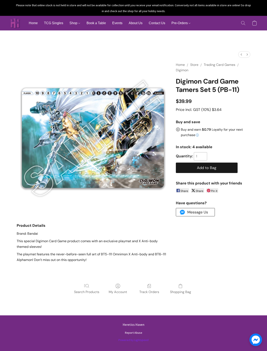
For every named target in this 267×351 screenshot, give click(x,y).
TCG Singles (53, 23)
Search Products (86, 292)
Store (194, 65)
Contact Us (157, 23)
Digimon (182, 70)
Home (33, 23)
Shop (73, 23)
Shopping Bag (180, 292)
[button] (15, 23)
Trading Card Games (219, 65)
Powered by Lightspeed (133, 340)
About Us (135, 23)
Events (117, 23)
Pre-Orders (180, 23)
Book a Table (96, 23)
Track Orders (149, 292)
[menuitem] (241, 54)
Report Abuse (133, 333)
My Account (118, 292)
